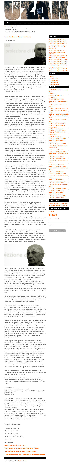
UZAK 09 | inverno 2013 (56, 183)
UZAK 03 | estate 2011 (56, 194)
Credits (20, 461)
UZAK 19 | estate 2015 (56, 164)
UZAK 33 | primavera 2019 (57, 138)
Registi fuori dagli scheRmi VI (58, 55)
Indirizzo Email (54, 219)
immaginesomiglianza (55, 67)
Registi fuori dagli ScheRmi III (58, 43)
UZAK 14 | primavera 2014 (57, 173)
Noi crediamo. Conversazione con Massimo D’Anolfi (21, 448)
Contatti (51, 211)
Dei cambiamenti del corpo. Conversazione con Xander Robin (24, 454)
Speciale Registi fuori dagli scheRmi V (57, 53)
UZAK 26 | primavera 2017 (57, 151)
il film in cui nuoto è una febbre (58, 204)
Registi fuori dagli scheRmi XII (58, 69)
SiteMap (25, 461)
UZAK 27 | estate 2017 (56, 149)
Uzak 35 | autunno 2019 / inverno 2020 (57, 133)
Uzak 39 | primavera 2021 (57, 123)
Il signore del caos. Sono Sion (58, 205)
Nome (51, 225)
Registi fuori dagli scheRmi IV (58, 45)
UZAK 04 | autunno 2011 (56, 192)
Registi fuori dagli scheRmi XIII (58, 71)
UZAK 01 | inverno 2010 (56, 198)
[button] (59, 76)
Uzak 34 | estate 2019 (56, 136)
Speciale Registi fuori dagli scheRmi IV (57, 47)
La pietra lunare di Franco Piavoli (15, 445)
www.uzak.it (8, 26)
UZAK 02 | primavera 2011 (57, 196)
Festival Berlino (53, 78)
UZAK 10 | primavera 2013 (57, 181)
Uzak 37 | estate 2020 (56, 129)
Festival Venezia (54, 80)
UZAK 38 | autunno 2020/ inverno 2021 (57, 126)
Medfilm (51, 76)
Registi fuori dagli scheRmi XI (58, 65)
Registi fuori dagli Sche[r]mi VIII (58, 59)
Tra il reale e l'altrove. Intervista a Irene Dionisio (20, 451)
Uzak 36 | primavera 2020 (57, 131)
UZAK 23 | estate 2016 (56, 157)
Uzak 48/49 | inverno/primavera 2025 (56, 98)
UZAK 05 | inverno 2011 (56, 190)
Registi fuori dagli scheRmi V (57, 50)
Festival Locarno (54, 84)
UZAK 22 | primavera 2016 (57, 158)
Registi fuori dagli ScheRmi (57, 39)
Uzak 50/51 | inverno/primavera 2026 (56, 94)
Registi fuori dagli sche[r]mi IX (58, 61)
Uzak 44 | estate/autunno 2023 (59, 108)
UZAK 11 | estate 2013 (56, 179)
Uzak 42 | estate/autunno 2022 (59, 114)
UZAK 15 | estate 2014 (56, 171)
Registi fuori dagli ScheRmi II (57, 41)
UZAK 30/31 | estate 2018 (57, 144)
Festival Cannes (53, 82)
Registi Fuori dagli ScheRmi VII (58, 57)
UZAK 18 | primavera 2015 (57, 166)
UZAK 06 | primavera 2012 (57, 188)
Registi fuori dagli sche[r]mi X (58, 63)
